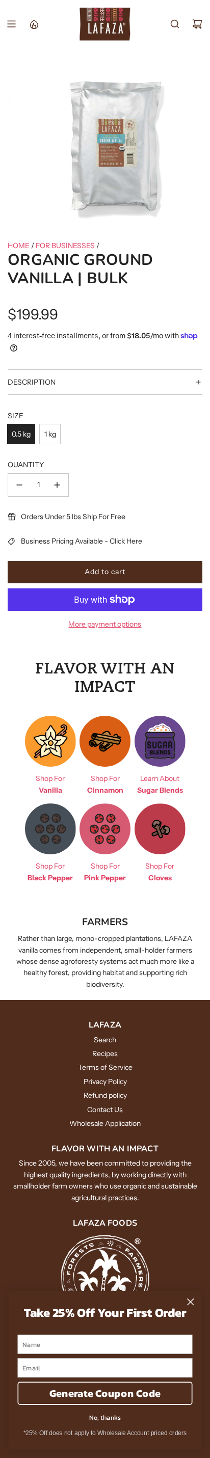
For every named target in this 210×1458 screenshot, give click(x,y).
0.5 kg (21, 434)
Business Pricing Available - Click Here (81, 541)
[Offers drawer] (33, 24)
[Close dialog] (190, 1301)
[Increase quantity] (57, 485)
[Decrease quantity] (19, 485)
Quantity (26, 464)
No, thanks (105, 1417)
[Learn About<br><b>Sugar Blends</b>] (160, 741)
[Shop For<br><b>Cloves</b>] (160, 828)
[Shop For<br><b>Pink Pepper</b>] (105, 828)
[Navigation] (11, 24)
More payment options (104, 624)
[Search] (175, 24)
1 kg (50, 434)
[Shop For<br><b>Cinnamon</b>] (105, 741)
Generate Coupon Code (105, 1393)
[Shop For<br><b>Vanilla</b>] (50, 741)
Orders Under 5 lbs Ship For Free (73, 516)
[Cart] (197, 24)
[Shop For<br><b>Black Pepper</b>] (50, 828)
